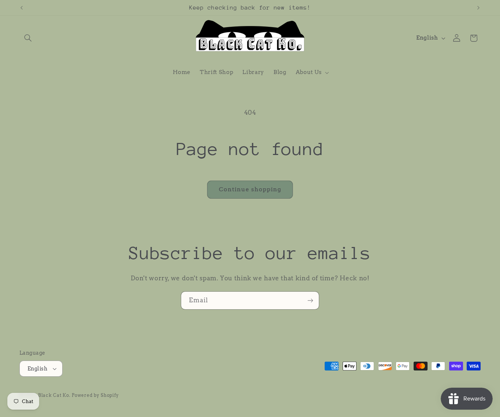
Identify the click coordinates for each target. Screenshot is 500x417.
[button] (27, 38)
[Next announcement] (478, 7)
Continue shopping (250, 189)
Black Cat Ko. (54, 395)
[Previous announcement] (22, 7)
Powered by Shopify (95, 395)
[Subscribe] (310, 300)
